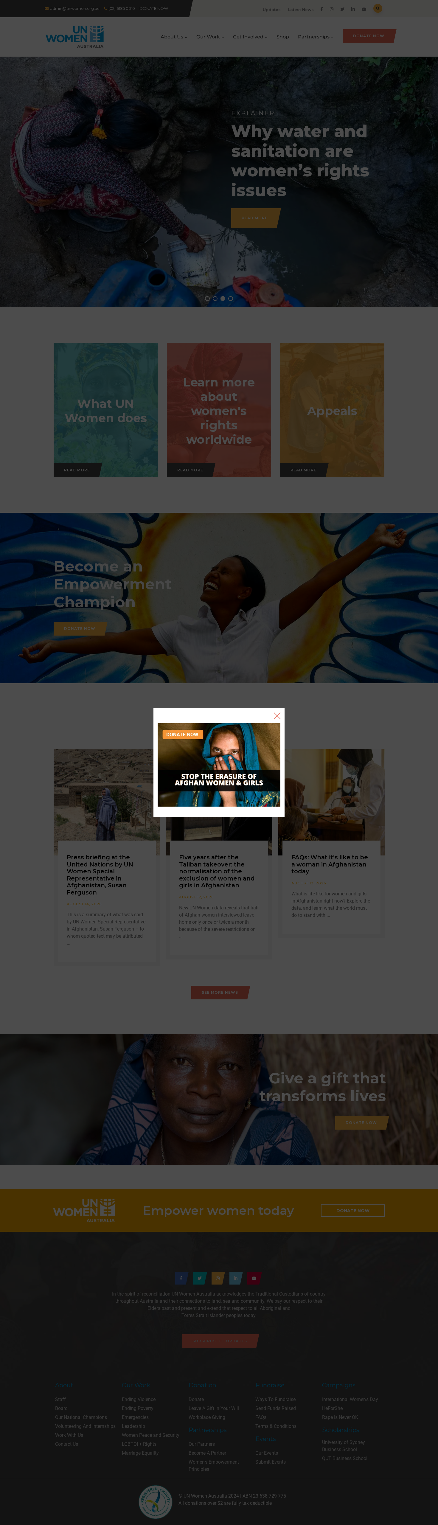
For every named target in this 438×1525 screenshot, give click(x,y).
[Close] (277, 715)
